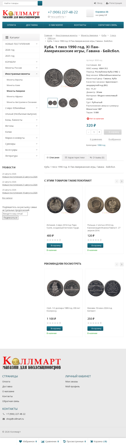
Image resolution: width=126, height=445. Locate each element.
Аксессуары (11, 149)
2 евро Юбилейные (15, 108)
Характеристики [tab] (76, 157)
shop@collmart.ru (15, 418)
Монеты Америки (16, 91)
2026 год (9, 49)
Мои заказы (71, 381)
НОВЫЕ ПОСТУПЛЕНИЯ (17, 43)
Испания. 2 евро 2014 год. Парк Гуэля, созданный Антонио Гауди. (63, 226)
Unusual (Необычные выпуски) (21, 113)
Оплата (11, 24)
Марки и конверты (15, 137)
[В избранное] (79, 245)
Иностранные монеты (17, 73)
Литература (11, 155)
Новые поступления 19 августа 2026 (19, 192)
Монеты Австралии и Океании (22, 102)
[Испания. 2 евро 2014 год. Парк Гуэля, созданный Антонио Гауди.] (63, 205)
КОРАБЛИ (10, 61)
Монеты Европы (15, 79)
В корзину (56, 245)
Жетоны (9, 125)
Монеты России (13, 67)
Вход (99, 3)
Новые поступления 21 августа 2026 (19, 184)
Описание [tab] (54, 157)
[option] (52, 103)
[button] (117, 181)
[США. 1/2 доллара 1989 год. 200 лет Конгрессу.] (63, 288)
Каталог (15, 37)
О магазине (56, 24)
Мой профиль (72, 386)
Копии (8, 131)
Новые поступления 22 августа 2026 (19, 176)
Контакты (80, 24)
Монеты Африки (15, 96)
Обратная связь (107, 24)
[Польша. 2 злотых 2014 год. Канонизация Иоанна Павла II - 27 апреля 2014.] (104, 205)
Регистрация (115, 3)
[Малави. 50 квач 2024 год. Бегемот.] (104, 288)
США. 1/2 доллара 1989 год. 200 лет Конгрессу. (63, 309)
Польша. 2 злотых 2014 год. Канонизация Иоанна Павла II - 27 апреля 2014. (103, 228)
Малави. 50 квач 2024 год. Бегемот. (99, 309)
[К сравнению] (74, 245)
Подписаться (10, 217)
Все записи (7, 198)
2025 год (9, 55)
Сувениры (10, 143)
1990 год (101, 145)
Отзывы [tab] (98, 157)
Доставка (32, 24)
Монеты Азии (13, 85)
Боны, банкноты (13, 119)
